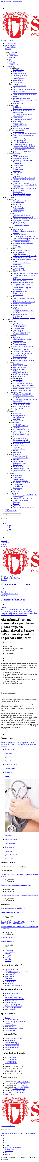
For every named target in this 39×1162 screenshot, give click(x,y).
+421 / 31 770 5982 (11, 1059)
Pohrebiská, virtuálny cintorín (22, 194)
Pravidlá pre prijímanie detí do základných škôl (22, 115)
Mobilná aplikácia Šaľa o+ (13, 1038)
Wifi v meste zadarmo (19, 438)
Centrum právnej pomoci (20, 500)
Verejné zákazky (18, 380)
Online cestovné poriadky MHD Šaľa (25, 495)
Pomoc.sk (16, 504)
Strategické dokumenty (20, 342)
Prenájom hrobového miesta (21, 195)
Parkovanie (16, 176)
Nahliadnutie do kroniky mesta (22, 314)
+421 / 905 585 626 (23, 1082)
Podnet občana (17, 71)
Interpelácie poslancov (20, 358)
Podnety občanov (10, 47)
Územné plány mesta (19, 344)
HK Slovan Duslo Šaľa (20, 458)
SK (10, 525)
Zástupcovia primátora (20, 325)
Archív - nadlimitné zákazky (22, 390)
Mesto (11, 319)
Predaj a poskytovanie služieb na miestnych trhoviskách (23, 279)
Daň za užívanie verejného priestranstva (25, 89)
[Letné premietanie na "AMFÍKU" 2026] (14, 908)
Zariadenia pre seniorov (20, 142)
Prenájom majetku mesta (20, 373)
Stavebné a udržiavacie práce (22, 257)
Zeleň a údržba (17, 162)
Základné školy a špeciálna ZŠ (22, 119)
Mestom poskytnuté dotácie (21, 404)
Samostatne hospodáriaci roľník (23, 282)
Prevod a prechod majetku (21, 374)
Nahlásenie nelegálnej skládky (22, 160)
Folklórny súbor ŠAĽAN (21, 429)
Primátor (15, 323)
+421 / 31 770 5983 (11, 1061)
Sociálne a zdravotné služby (13, 985)
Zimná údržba (17, 192)
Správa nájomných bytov (21, 376)
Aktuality (14, 52)
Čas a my (12, 63)
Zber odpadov (9, 974)
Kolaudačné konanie (19, 254)
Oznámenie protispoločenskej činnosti (25, 399)
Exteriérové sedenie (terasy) (21, 284)
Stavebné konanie (18, 252)
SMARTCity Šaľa (18, 80)
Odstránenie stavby (19, 270)
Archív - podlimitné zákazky (22, 388)
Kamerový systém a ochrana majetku (24, 188)
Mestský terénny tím (19, 141)
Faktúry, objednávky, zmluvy (22, 403)
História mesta (17, 477)
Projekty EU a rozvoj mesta (21, 332)
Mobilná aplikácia (10, 43)
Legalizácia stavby (18, 268)
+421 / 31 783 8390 (18, 1092)
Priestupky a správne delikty (22, 303)
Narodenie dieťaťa (18, 229)
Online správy (13, 64)
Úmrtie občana (17, 247)
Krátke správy (24, 742)
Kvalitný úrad (17, 204)
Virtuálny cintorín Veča (12, 1045)
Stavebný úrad (9, 983)
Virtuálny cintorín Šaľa (12, 1044)
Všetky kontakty (10, 1094)
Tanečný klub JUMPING (21, 431)
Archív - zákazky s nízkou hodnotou (24, 387)
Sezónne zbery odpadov (20, 156)
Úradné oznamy (10, 1030)
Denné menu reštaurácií (20, 440)
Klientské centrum (18, 70)
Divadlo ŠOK (17, 427)
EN (10, 527)
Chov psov (16, 171)
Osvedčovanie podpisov (12, 973)
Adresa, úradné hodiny (20, 201)
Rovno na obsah (6, 1)
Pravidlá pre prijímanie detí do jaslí (24, 109)
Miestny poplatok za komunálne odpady (25, 93)
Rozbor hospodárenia (19, 367)
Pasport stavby (17, 266)
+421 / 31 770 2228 (23, 1087)
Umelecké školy (18, 123)
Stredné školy (17, 121)
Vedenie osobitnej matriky (21, 241)
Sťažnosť (16, 309)
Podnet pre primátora (19, 73)
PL (10, 532)
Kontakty (8, 49)
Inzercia (15, 450)
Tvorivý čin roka (18, 486)
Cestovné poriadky (19, 449)
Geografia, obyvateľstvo (20, 481)
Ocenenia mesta (18, 484)
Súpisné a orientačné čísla (21, 226)
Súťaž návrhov (17, 381)
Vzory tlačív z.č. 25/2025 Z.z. (22, 250)
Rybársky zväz (17, 465)
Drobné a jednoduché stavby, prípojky (25, 256)
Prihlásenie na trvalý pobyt (21, 215)
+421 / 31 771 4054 (20, 1085)
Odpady (15, 155)
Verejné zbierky (18, 295)
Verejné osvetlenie (18, 190)
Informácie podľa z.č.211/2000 (22, 394)
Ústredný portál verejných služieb (23, 507)
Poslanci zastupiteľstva (20, 355)
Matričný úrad (9, 981)
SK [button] (6, 523)
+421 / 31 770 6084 (18, 1090)
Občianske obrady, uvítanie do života (24, 236)
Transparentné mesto (14, 609)
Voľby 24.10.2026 (10, 511)
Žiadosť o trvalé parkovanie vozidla (24, 178)
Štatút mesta (16, 337)
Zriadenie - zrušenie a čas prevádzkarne (25, 273)
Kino (10, 59)
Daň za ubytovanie (19, 91)
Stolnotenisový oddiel (19, 463)
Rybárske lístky (17, 316)
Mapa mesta (16, 187)
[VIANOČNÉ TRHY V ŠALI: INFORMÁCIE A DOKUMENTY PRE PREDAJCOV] (19, 923)
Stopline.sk (16, 502)
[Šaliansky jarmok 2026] (9, 937)
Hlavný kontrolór (18, 327)
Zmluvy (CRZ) (17, 401)
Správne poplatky (18, 103)
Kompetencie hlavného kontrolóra (23, 346)
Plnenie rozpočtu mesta (20, 365)
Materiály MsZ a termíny (20, 350)
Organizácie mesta (18, 328)
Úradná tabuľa (13, 55)
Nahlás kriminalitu (10, 45)
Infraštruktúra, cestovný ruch (22, 482)
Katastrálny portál (18, 497)
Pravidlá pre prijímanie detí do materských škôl (22, 111)
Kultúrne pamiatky (19, 479)
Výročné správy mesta (20, 369)
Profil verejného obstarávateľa (22, 383)
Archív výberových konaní (21, 406)
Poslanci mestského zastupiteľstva (15, 1021)
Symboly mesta (17, 475)
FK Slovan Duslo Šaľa (20, 461)
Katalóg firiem (17, 452)
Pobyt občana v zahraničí (21, 220)
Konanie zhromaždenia (20, 305)
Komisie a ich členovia (20, 357)
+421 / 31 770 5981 (11, 1057)
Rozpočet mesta (18, 364)
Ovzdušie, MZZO (18, 165)
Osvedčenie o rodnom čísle (21, 240)
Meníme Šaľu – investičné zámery (16, 744)
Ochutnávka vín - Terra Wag (15, 584)
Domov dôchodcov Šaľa (20, 149)
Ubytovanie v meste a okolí (21, 442)
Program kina (17, 413)
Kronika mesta (17, 488)
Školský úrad (17, 107)
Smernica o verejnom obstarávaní (23, 385)
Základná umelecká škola (21, 435)
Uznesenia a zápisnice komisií (22, 353)
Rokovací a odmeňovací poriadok (23, 360)
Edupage (15, 126)
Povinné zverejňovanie (12, 993)
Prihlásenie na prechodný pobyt (23, 217)
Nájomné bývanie (18, 132)
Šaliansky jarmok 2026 (7, 941)
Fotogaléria (16, 419)
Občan (11, 66)
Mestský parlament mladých (21, 128)
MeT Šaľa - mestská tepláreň (22, 151)
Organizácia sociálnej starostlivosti (23, 148)
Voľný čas (15, 410)
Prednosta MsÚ (18, 206)
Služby (12, 197)
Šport (10, 61)
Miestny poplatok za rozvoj (21, 98)
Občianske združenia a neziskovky (24, 472)
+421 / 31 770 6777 (22, 1083)
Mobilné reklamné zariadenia (22, 286)
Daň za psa (16, 87)
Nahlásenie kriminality (20, 75)
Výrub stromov (17, 164)
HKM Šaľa (16, 459)
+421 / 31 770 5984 (11, 1063)
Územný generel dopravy (21, 183)
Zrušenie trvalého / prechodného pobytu (25, 218)
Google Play (9, 1133)
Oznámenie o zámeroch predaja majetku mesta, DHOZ (16, 885)
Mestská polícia (18, 77)
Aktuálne (12, 54)
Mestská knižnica (18, 417)
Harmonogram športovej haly (22, 470)
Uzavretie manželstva (19, 234)
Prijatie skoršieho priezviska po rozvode (25, 238)
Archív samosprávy (19, 408)
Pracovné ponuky (18, 443)
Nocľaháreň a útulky (19, 139)
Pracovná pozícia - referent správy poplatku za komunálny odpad (19, 895)
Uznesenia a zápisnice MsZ (21, 351)
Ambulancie (16, 447)
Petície (15, 307)
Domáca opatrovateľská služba (22, 144)
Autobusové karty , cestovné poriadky (25, 185)
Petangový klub (18, 466)
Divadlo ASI (17, 424)
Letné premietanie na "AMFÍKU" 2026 (12, 912)
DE (10, 530)
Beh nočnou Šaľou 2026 (13, 599)
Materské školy (17, 117)
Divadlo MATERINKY (20, 426)
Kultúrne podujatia (19, 415)
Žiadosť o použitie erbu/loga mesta (24, 318)
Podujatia (12, 57)
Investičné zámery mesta (20, 334)
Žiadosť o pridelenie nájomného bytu (24, 133)
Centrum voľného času (20, 125)
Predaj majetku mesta (19, 371)
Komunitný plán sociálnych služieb (24, 146)
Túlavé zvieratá (17, 172)
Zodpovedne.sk (18, 505)
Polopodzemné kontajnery (21, 158)
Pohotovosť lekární (19, 445)
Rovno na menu (17, 1)
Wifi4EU (7, 1049)
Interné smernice (18, 341)
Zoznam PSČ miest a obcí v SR (23, 498)
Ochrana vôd (17, 167)
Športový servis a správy (20, 456)
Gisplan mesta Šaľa (11, 1042)
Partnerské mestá (18, 330)
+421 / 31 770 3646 (18, 1089)
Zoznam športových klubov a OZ (23, 468)
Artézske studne (18, 169)
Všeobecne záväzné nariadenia (22, 339)
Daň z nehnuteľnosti (19, 86)
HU (10, 529)
